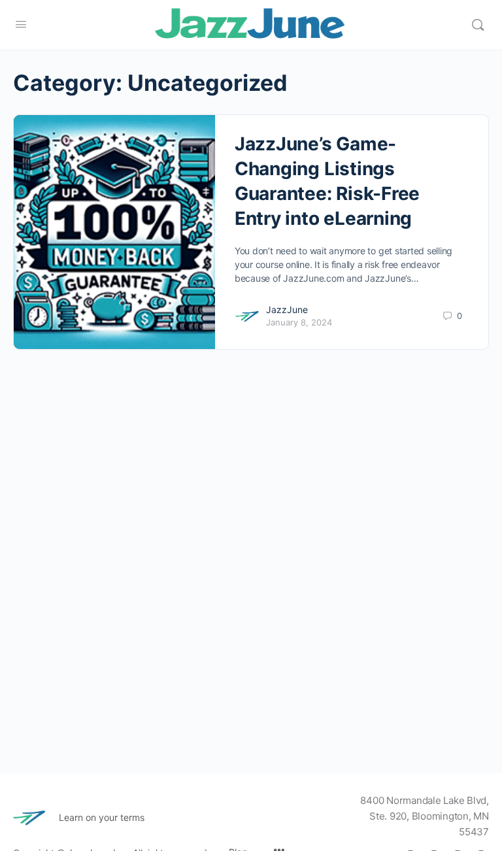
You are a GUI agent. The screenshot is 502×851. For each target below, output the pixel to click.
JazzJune (287, 309)
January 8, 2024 (299, 322)
